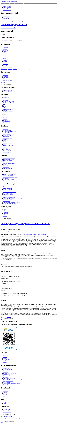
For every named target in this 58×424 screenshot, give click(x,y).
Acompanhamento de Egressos (10, 177)
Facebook (5, 391)
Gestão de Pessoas (7, 160)
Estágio (5, 139)
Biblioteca (5, 75)
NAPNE (5, 144)
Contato (5, 60)
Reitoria (5, 65)
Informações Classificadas (9, 197)
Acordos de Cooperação (8, 179)
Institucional (6, 97)
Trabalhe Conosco (7, 91)
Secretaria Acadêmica (8, 150)
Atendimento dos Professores (9, 131)
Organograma (6, 98)
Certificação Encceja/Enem (9, 174)
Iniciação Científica (7, 143)
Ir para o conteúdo (7, 6)
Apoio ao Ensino (7, 130)
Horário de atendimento (8, 101)
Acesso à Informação (8, 62)
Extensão (10, 69)
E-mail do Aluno (8, 214)
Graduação (5, 120)
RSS (4, 396)
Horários (5, 141)
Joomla (22, 418)
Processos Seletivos (7, 90)
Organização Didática (8, 145)
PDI (4, 104)
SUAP (4, 78)
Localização (6, 61)
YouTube (5, 392)
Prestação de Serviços (8, 111)
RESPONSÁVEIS (7, 80)
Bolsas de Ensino (7, 134)
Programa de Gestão (7, 168)
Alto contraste (6, 17)
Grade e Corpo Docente (8, 102)
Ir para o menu (7, 7)
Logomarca (5, 162)
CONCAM (5, 106)
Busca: (3, 40)
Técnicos (5, 119)
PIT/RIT (5, 164)
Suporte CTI (6, 167)
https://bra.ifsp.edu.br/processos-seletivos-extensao (35, 234)
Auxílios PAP (6, 132)
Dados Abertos (6, 201)
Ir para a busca (7, 8)
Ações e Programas (7, 188)
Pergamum (6, 212)
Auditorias (5, 190)
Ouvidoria (5, 64)
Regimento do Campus (8, 165)
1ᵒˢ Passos (5, 129)
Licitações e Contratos (8, 175)
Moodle (6, 211)
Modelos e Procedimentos (9, 163)
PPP (4, 105)
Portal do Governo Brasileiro (11, 4)
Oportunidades (6, 178)
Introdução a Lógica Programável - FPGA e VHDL (25, 223)
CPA (4, 107)
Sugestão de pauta (7, 412)
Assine (4, 403)
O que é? (5, 402)
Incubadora (5, 76)
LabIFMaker (6, 77)
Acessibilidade (6, 16)
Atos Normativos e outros (9, 158)
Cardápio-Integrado (7, 138)
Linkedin (5, 394)
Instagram (5, 393)
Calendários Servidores (8, 159)
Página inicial (4, 69)
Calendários (6, 136)
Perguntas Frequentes (8, 199)
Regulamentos (6, 149)
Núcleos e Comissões (8, 109)
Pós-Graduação (6, 121)
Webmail (6, 213)
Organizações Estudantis (8, 147)
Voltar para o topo (5, 319)
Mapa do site (6, 18)
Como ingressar (6, 117)
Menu (3, 82)
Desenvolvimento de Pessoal (9, 203)
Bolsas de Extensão (7, 135)
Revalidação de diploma (8, 180)
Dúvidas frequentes (7, 58)
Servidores (5, 100)
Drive (5, 216)
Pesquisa (5, 148)
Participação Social (7, 189)
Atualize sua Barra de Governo (29, 4)
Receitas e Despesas (7, 193)
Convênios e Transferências (9, 192)
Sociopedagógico (7, 152)
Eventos (5, 110)
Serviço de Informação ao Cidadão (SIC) (12, 198)
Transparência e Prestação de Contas (11, 202)
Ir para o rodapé (7, 10)
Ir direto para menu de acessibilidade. (9, 1)
